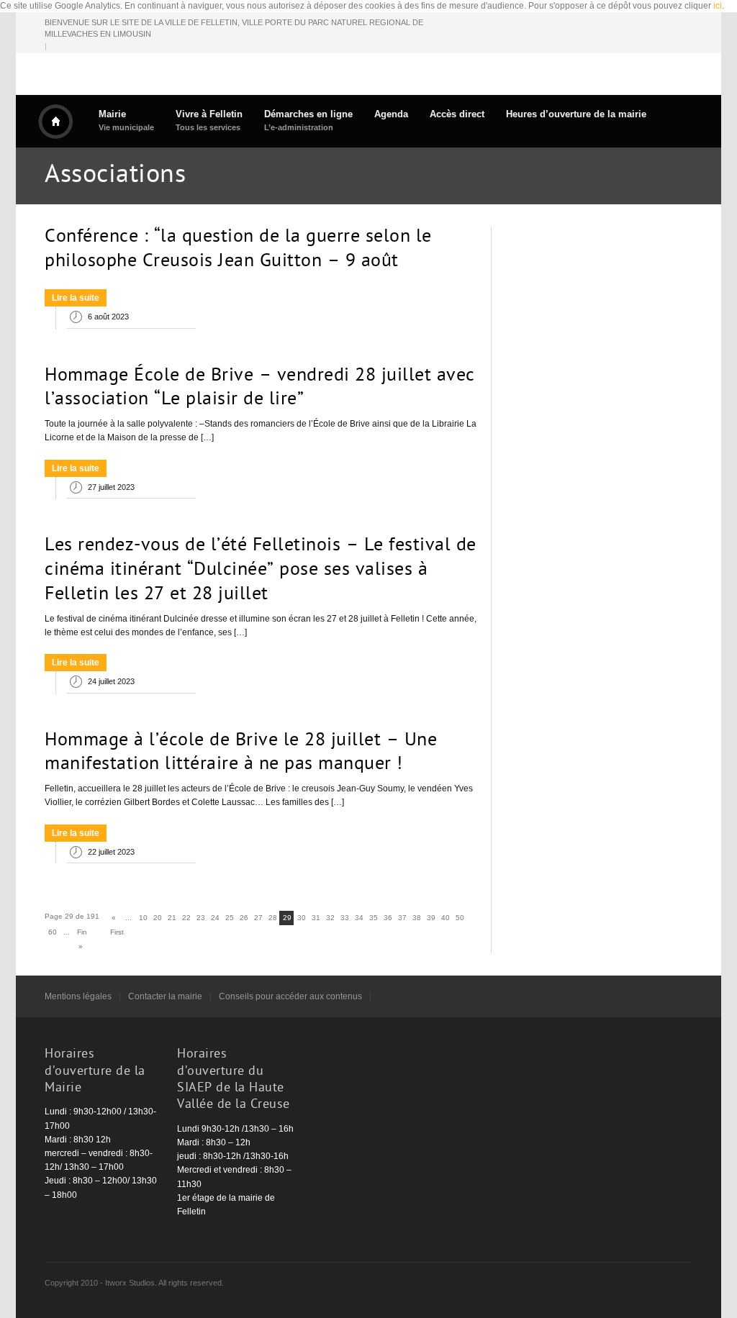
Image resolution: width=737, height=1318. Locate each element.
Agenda (391, 114)
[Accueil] (55, 122)
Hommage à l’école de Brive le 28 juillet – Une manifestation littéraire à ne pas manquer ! (241, 753)
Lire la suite (75, 298)
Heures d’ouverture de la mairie (576, 114)
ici (717, 6)
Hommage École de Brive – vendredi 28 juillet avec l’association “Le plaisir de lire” (260, 388)
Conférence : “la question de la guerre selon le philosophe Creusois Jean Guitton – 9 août (238, 249)
